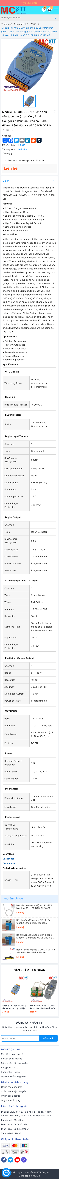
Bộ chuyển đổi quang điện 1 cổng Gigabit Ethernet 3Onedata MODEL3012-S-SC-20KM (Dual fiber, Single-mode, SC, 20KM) (36, 921)
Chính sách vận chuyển (13, 1091)
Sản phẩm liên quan (29, 970)
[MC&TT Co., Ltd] (13, 10)
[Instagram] (24, 1160)
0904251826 (31, 3)
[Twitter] (10, 1160)
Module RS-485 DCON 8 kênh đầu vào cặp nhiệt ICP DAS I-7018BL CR (14, 1007)
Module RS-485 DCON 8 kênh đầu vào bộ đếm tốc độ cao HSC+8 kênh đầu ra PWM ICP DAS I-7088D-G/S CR (43, 1007)
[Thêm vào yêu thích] (55, 111)
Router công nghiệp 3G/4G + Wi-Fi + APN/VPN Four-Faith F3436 (35, 951)
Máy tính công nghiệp (12, 1054)
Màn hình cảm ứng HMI (13, 1076)
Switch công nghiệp (11, 1058)
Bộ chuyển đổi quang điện (15, 1063)
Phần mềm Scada (10, 1072)
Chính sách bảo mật (11, 1087)
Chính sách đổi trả (10, 1095)
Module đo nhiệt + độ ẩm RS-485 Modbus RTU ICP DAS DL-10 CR (34, 906)
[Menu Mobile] (55, 9)
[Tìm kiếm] (54, 17)
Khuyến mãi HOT (13, 898)
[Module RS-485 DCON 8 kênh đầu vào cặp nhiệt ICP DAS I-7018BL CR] (15, 989)
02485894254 (21, 1129)
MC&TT (36, 1175)
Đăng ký (48, 1038)
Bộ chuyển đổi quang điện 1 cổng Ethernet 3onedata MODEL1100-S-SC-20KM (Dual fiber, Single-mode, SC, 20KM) (35, 936)
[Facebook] (4, 1160)
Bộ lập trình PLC (9, 1067)
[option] (29, 66)
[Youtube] (17, 1160)
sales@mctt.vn (16, 1120)
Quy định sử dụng (10, 1100)
